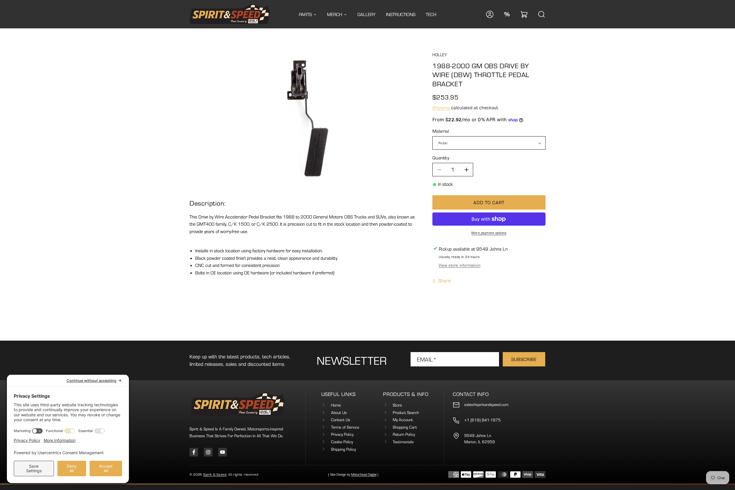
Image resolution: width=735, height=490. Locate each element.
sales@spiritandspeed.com (486, 404)
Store (397, 405)
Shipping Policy (343, 449)
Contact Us (340, 420)
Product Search (406, 412)
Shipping (441, 107)
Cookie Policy (342, 441)
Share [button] (444, 280)
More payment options (488, 233)
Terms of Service (345, 427)
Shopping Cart (405, 427)
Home (336, 405)
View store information (459, 265)
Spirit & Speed (215, 474)
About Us (339, 412)
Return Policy (404, 434)
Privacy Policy (342, 434)
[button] (524, 14)
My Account (403, 420)
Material (440, 131)
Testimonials (403, 441)
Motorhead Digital (363, 474)
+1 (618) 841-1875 (482, 420)
